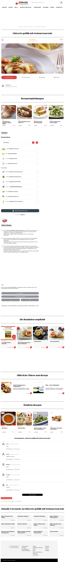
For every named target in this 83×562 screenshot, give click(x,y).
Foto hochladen (20, 293)
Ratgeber (45, 7)
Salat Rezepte (32, 305)
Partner (34, 549)
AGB (34, 550)
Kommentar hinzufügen (6, 498)
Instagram (47, 550)
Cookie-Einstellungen (26, 550)
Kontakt (34, 546)
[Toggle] (61, 2)
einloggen (12, 501)
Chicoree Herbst (54, 531)
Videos (52, 7)
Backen (11, 7)
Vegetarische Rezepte (23, 305)
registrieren (19, 501)
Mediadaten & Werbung (38, 547)
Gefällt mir (18, 459)
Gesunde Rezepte (13, 305)
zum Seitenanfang (14, 546)
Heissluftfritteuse (25, 7)
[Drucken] (30, 300)
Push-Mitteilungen (25, 549)
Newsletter (24, 547)
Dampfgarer (37, 7)
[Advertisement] (32, 360)
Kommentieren (10, 459)
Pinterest (47, 547)
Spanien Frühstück (22, 523)
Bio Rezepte (5, 305)
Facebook (47, 546)
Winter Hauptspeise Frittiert (8, 523)
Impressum (35, 553)
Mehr (37, 305)
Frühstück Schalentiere (39, 516)
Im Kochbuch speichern (20, 296)
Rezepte (4, 7)
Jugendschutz (36, 554)
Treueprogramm (25, 546)
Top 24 (16, 7)
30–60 (2, 39)
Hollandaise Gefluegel (23, 516)
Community (59, 7)
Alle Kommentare (32, 494)
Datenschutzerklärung (37, 552)
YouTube (47, 549)
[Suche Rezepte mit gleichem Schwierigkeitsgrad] (62, 40)
